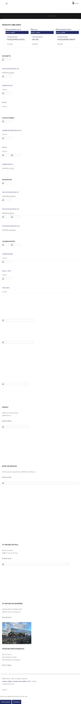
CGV (28, 681)
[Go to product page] (17, 29)
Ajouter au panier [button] (26, 31)
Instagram (13, 689)
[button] (4, 6)
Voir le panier (5, 702)
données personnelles (20, 681)
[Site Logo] (14, 7)
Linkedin (17, 689)
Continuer (16, 702)
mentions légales (7, 681)
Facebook (9, 689)
